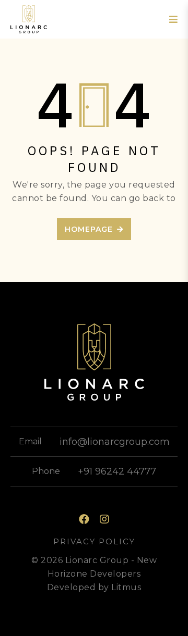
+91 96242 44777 (117, 471)
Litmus (126, 587)
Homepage (89, 229)
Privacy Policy (94, 541)
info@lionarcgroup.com (115, 441)
